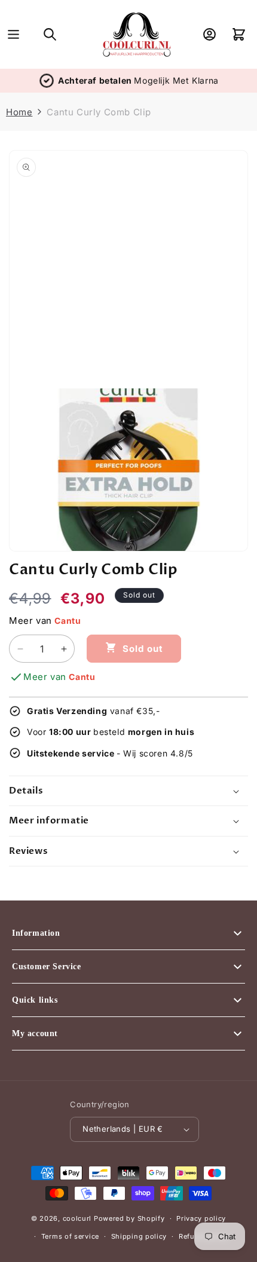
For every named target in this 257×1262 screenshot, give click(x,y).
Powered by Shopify (129, 1218)
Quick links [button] (35, 999)
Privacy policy (201, 1218)
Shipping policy (139, 1236)
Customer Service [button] (46, 966)
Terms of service (70, 1236)
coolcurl (77, 1218)
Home (19, 112)
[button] (13, 34)
